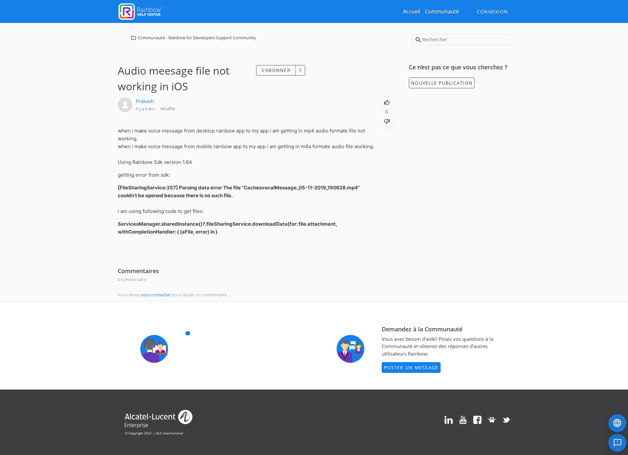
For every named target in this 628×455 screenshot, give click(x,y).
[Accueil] (141, 11)
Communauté (442, 11)
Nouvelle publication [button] (442, 83)
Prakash (145, 101)
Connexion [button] (492, 12)
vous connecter (156, 295)
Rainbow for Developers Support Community (212, 38)
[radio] (387, 101)
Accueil (411, 11)
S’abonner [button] (275, 70)
